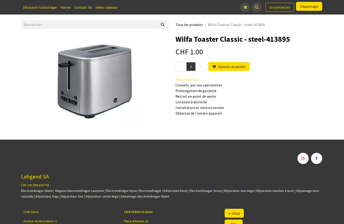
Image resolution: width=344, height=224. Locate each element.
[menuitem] (40, 7)
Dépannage (309, 6)
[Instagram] (303, 158)
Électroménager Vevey (206, 191)
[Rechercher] (162, 24)
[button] (257, 7)
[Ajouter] (200, 66)
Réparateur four (72, 196)
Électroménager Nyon (121, 191)
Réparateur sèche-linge (102, 196)
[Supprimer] (181, 66)
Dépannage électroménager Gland (145, 196)
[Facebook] (316, 158)
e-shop (234, 213)
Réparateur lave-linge (239, 191)
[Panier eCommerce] (245, 7)
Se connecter (279, 7)
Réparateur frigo (47, 196)
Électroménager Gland (36, 191)
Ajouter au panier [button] (232, 66)
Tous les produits (189, 24)
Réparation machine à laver (275, 191)
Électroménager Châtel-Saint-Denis (163, 191)
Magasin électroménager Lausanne (79, 191)
